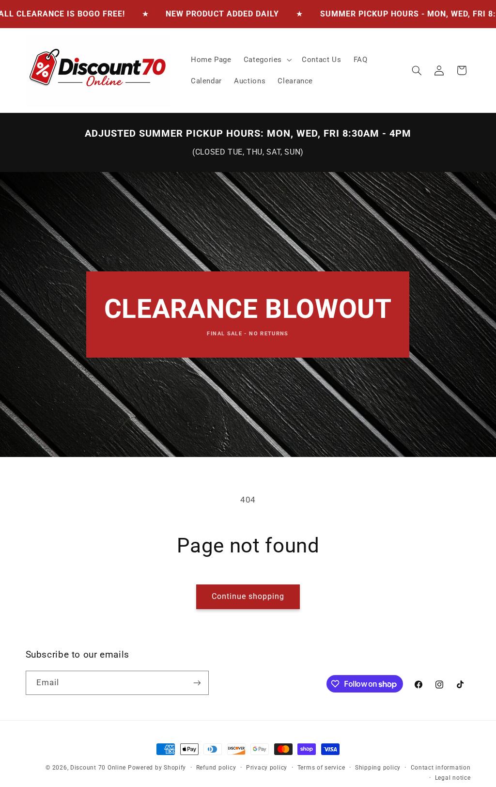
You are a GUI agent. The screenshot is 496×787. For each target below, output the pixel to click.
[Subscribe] (197, 682)
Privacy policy (266, 767)
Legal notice (453, 777)
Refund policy (216, 767)
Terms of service (321, 767)
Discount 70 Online (98, 767)
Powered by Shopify (157, 767)
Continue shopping (248, 596)
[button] (266, 59)
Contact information (441, 767)
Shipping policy (378, 767)
